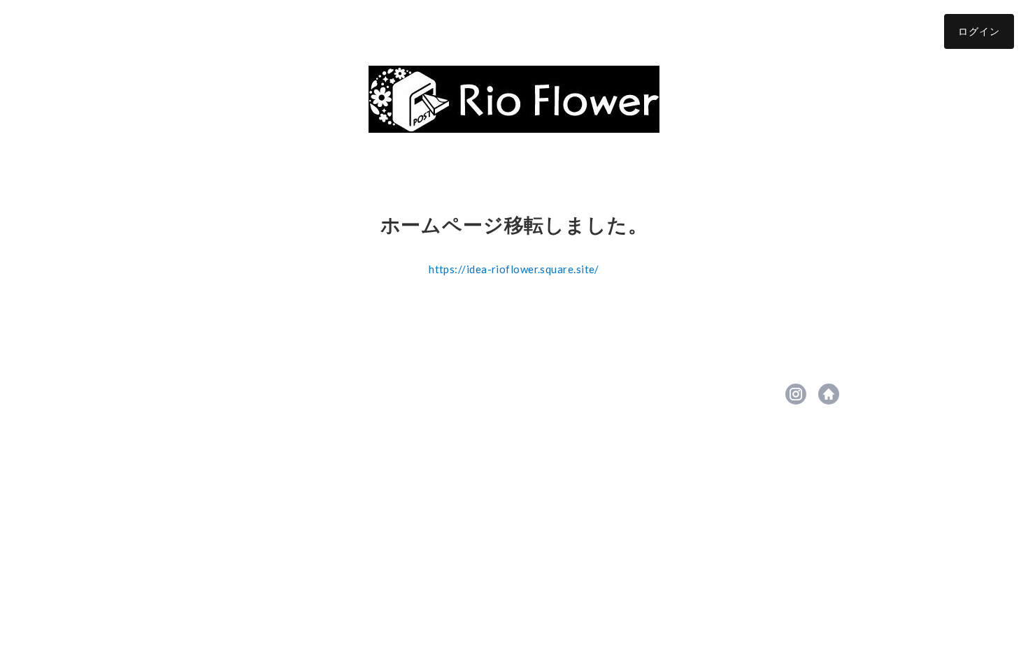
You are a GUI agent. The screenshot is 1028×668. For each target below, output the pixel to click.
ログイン (979, 31)
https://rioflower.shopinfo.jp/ (828, 394)
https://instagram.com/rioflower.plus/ (795, 394)
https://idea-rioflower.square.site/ (514, 269)
